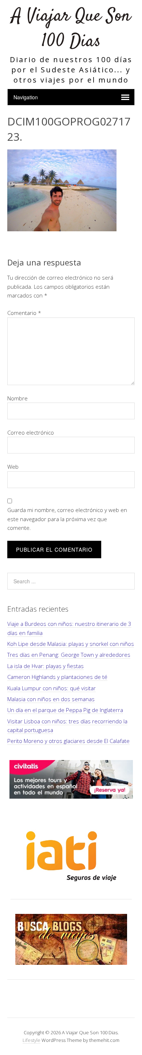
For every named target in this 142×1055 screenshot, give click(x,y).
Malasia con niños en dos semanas (51, 699)
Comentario (24, 312)
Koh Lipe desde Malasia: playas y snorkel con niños (70, 643)
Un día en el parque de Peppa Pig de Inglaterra (65, 710)
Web (13, 466)
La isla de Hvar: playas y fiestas (45, 666)
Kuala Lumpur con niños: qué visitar (51, 688)
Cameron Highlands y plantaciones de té (57, 676)
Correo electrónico (30, 432)
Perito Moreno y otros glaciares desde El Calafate (68, 740)
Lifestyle (31, 1040)
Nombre (17, 398)
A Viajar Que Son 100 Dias (71, 29)
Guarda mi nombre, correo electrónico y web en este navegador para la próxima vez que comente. (67, 518)
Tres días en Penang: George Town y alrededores (68, 654)
